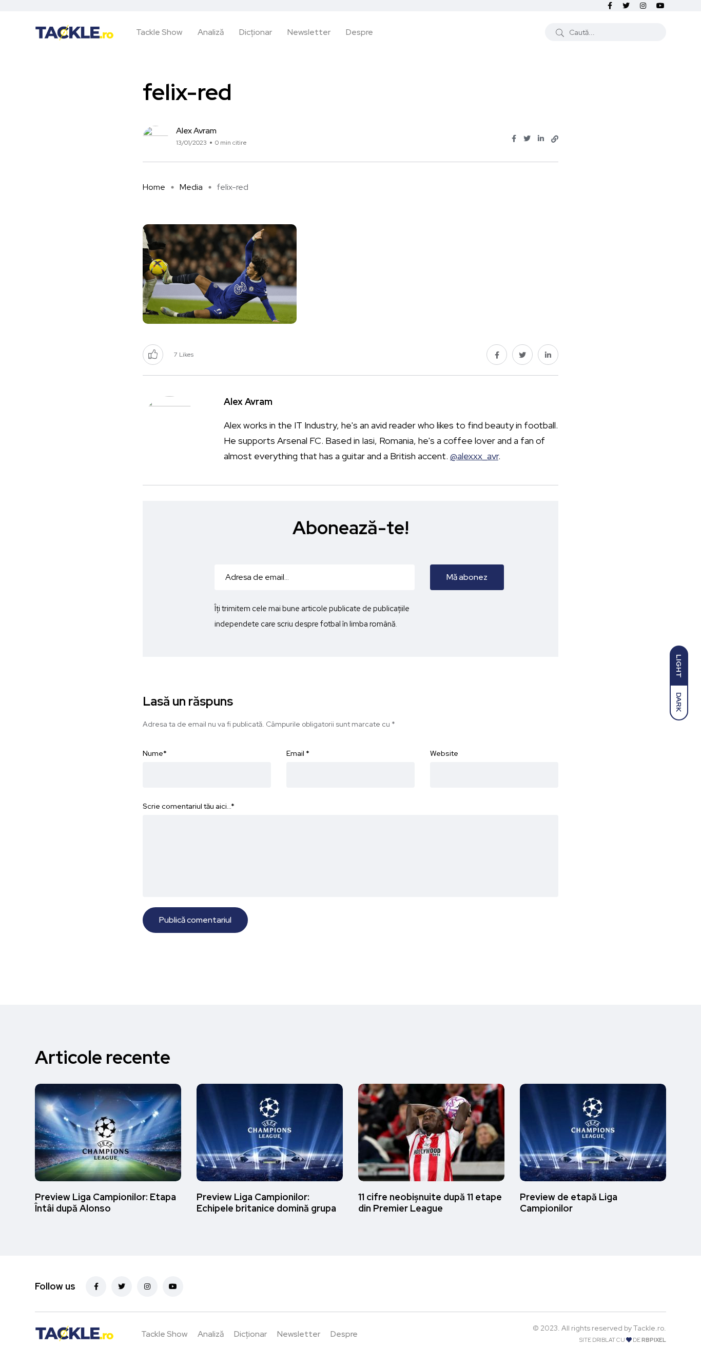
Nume (155, 753)
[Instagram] (147, 1286)
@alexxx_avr (474, 456)
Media (191, 187)
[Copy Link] (554, 139)
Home (154, 187)
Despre (359, 32)
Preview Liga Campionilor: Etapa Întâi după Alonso (105, 1202)
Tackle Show (159, 32)
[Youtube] (173, 1286)
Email (297, 753)
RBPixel (653, 1339)
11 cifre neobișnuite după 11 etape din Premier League (430, 1202)
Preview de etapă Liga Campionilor (568, 1202)
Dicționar (255, 32)
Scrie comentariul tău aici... (189, 806)
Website (444, 753)
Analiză (211, 32)
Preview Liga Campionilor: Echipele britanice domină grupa (266, 1202)
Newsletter (308, 32)
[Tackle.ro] (74, 32)
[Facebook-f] (96, 1286)
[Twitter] (121, 1286)
